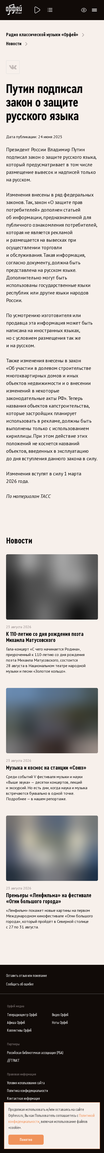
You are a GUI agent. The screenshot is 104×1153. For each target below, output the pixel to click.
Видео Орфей (60, 1015)
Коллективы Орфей (19, 1030)
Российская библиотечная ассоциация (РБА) (35, 1053)
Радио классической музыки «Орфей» (42, 34)
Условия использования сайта (26, 1083)
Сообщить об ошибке (19, 984)
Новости (13, 43)
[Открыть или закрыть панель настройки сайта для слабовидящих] (84, 10)
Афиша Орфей (16, 1023)
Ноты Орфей (60, 1023)
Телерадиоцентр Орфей (22, 1015)
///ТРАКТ (13, 1061)
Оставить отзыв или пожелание (26, 976)
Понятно (26, 1140)
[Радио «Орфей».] (36, 10)
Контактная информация (23, 1098)
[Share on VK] (12, 67)
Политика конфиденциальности (27, 1091)
